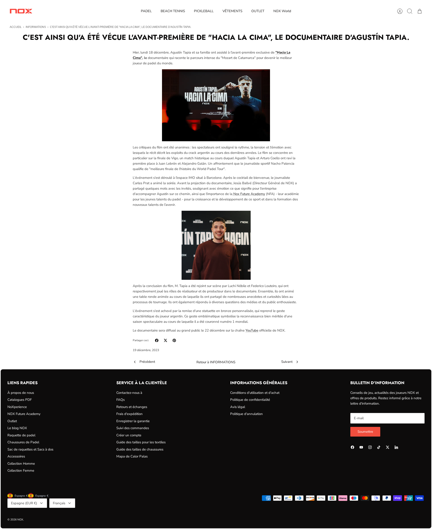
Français (59, 503)
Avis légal (237, 407)
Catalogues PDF (19, 399)
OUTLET (257, 11)
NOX (20, 519)
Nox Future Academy (248, 194)
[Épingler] (174, 340)
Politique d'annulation (246, 414)
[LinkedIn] (396, 447)
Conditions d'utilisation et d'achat (254, 392)
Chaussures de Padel (23, 442)
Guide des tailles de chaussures (139, 449)
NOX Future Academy (23, 414)
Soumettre (365, 431)
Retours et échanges (131, 407)
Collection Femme (20, 470)
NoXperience (17, 407)
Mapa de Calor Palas (132, 456)
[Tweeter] (165, 340)
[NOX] (20, 11)
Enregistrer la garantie (133, 421)
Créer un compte (128, 435)
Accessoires (16, 456)
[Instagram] (370, 447)
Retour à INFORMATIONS (215, 362)
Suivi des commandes (132, 428)
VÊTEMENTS (232, 11)
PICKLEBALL (204, 11)
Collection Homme (21, 463)
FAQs (120, 399)
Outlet (12, 421)
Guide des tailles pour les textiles (141, 442)
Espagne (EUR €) (24, 503)
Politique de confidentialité (250, 399)
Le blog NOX (17, 428)
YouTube (251, 330)
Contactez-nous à (129, 392)
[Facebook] (352, 447)
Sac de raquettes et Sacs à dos (30, 449)
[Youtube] (361, 447)
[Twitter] (387, 447)
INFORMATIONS (36, 27)
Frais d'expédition (129, 414)
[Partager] (156, 340)
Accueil (16, 27)
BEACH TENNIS (173, 11)
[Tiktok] (378, 447)
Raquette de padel (21, 435)
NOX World (282, 11)
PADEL (146, 11)
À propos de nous (20, 392)
